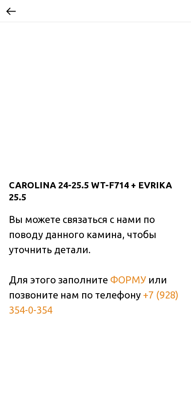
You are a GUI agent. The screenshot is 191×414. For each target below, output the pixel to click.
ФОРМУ (128, 279)
